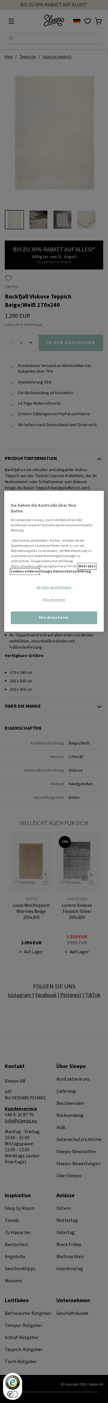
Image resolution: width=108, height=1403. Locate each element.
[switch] (12, 1394)
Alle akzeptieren (54, 617)
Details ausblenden (54, 587)
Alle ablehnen (54, 600)
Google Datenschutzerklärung (65, 571)
